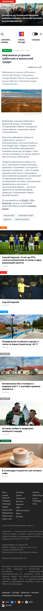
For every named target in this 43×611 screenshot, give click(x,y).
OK (22, 602)
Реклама (35, 592)
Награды (15, 592)
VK (32, 200)
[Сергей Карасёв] (21, 287)
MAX (7, 602)
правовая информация (12, 595)
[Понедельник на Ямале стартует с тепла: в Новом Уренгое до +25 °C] (21, 326)
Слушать (36, 40)
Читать (21, 40)
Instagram (6, 203)
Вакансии (25, 592)
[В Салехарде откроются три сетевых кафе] (21, 456)
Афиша (4, 42)
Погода (21, 42)
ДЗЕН (31, 602)
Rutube (9, 605)
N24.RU (25, 200)
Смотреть (5, 40)
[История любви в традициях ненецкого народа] (21, 413)
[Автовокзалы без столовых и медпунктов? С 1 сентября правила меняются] (21, 369)
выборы (27, 595)
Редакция (6, 592)
